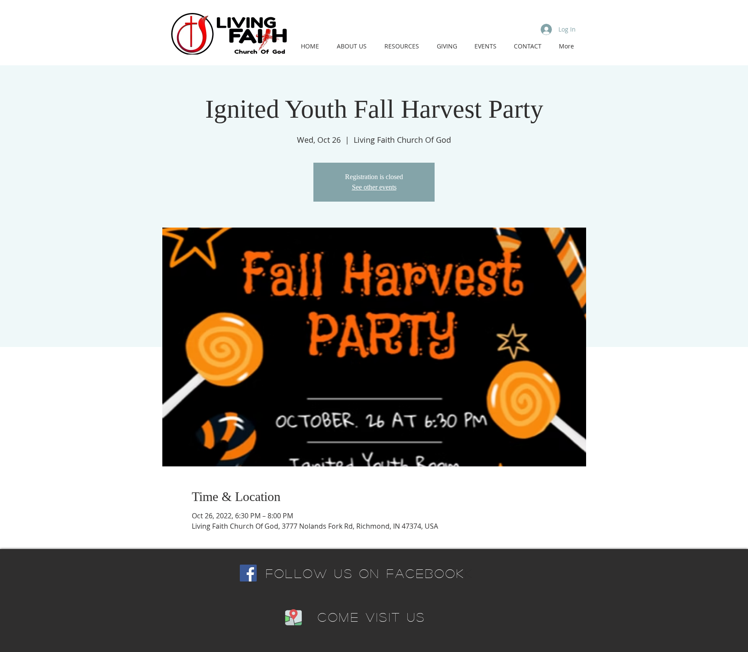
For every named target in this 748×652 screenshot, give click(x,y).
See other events (374, 187)
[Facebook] (248, 573)
